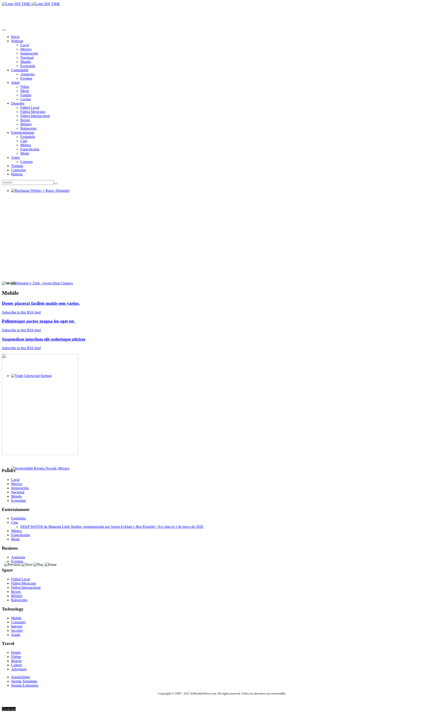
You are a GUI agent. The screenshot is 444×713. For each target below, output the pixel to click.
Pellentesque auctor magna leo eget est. (38, 321)
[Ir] (56, 183)
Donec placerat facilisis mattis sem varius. (41, 303)
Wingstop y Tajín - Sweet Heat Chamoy (40, 287)
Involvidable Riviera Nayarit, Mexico (38, 472)
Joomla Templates (24, 681)
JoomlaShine (20, 677)
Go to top (9, 709)
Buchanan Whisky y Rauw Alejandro (38, 195)
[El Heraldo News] (31, 4)
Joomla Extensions (24, 685)
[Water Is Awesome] (40, 454)
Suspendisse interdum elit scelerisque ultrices (43, 339)
